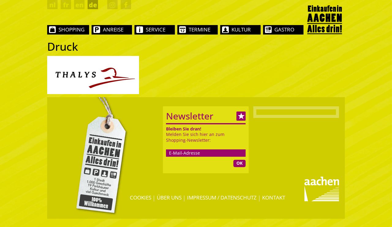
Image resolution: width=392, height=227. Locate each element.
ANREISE (113, 29)
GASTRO (284, 29)
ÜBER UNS (169, 197)
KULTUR (241, 29)
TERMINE (199, 29)
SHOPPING (71, 29)
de (93, 5)
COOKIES (140, 197)
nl (52, 5)
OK (239, 163)
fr (66, 5)
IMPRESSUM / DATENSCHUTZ (222, 197)
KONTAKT (273, 197)
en (79, 5)
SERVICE (155, 29)
